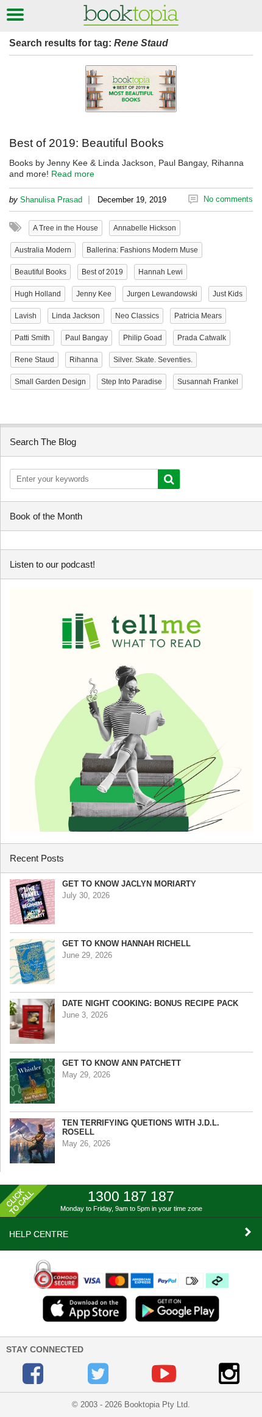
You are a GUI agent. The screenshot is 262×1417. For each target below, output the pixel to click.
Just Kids (228, 294)
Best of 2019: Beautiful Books (86, 143)
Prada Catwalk (201, 338)
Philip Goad (142, 338)
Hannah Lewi (160, 272)
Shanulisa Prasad (51, 199)
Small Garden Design (50, 381)
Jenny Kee (94, 294)
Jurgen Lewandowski (162, 294)
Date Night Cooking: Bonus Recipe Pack (150, 1003)
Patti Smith (32, 338)
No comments (228, 199)
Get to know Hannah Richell (126, 943)
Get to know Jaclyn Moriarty (129, 883)
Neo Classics (137, 316)
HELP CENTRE (38, 1234)
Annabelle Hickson (144, 228)
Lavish (26, 316)
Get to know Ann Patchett (121, 1063)
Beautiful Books (40, 272)
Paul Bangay (86, 338)
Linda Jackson (76, 316)
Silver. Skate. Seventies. (153, 359)
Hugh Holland (38, 294)
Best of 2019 (102, 272)
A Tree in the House (65, 228)
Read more (72, 174)
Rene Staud (34, 359)
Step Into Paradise (131, 381)
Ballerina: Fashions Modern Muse (142, 250)
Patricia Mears (198, 316)
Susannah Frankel (207, 381)
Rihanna (83, 359)
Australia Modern (43, 250)
